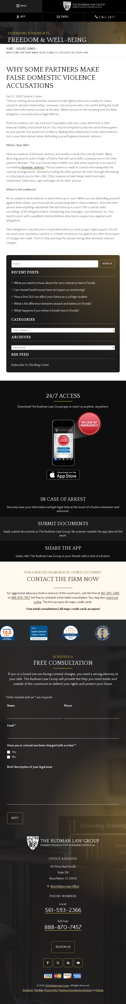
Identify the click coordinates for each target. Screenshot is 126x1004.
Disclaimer (28, 990)
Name (11, 705)
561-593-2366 (110, 593)
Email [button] (65, 16)
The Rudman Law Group (57, 985)
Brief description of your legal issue (29, 767)
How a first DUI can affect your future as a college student (50, 297)
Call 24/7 (105, 17)
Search (107, 264)
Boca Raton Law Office (65, 886)
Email (11, 725)
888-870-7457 (20, 597)
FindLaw (99, 990)
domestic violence (32, 167)
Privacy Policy (51, 990)
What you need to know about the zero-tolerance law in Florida (54, 283)
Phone (68, 705)
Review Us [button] (63, 947)
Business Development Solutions (75, 990)
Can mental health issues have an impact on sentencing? (49, 290)
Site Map (39, 990)
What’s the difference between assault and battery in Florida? (53, 303)
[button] (21, 5)
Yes (14, 752)
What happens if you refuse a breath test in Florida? (46, 310)
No (14, 757)
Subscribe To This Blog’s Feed (29, 365)
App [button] (22, 16)
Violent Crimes (32, 96)
